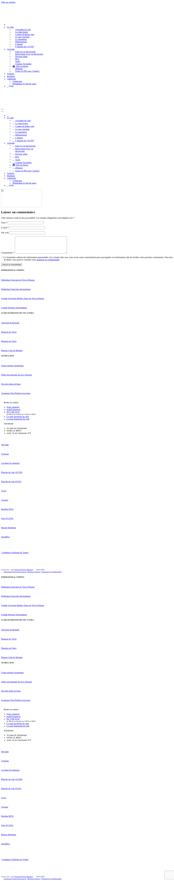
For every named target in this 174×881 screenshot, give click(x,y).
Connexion (17, 81)
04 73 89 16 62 (13, 412)
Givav (3, 491)
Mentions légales (33, 572)
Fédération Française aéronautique (15, 289)
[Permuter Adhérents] (48, 178)
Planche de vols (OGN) (11, 481)
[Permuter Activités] (48, 143)
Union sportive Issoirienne (12, 366)
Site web (5, 232)
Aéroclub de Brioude (10, 323)
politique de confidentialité (48, 260)
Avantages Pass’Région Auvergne (15, 393)
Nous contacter (13, 407)
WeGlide (5, 445)
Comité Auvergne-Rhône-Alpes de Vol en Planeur (22, 298)
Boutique (11, 76)
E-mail (4, 227)
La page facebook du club (18, 416)
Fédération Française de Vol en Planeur (18, 280)
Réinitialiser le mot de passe (24, 84)
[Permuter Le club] (48, 118)
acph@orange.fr (13, 409)
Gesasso (4, 500)
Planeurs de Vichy (9, 332)
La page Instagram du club (18, 419)
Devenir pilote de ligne (11, 384)
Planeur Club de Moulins (12, 350)
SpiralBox (5, 537)
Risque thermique (8, 528)
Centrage (5, 454)
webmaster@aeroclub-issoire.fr (14, 572)
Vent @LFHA (7, 518)
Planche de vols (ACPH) (11, 472)
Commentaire (7, 253)
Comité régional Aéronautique (14, 308)
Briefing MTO (7, 509)
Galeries (10, 74)
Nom (4, 222)
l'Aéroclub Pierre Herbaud (23, 570)
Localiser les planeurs (10, 463)
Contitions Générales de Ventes (15, 552)
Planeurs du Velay (9, 341)
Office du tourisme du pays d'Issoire (16, 375)
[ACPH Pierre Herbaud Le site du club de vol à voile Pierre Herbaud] (15, 20)
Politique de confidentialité (51, 572)
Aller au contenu (8, 2)
